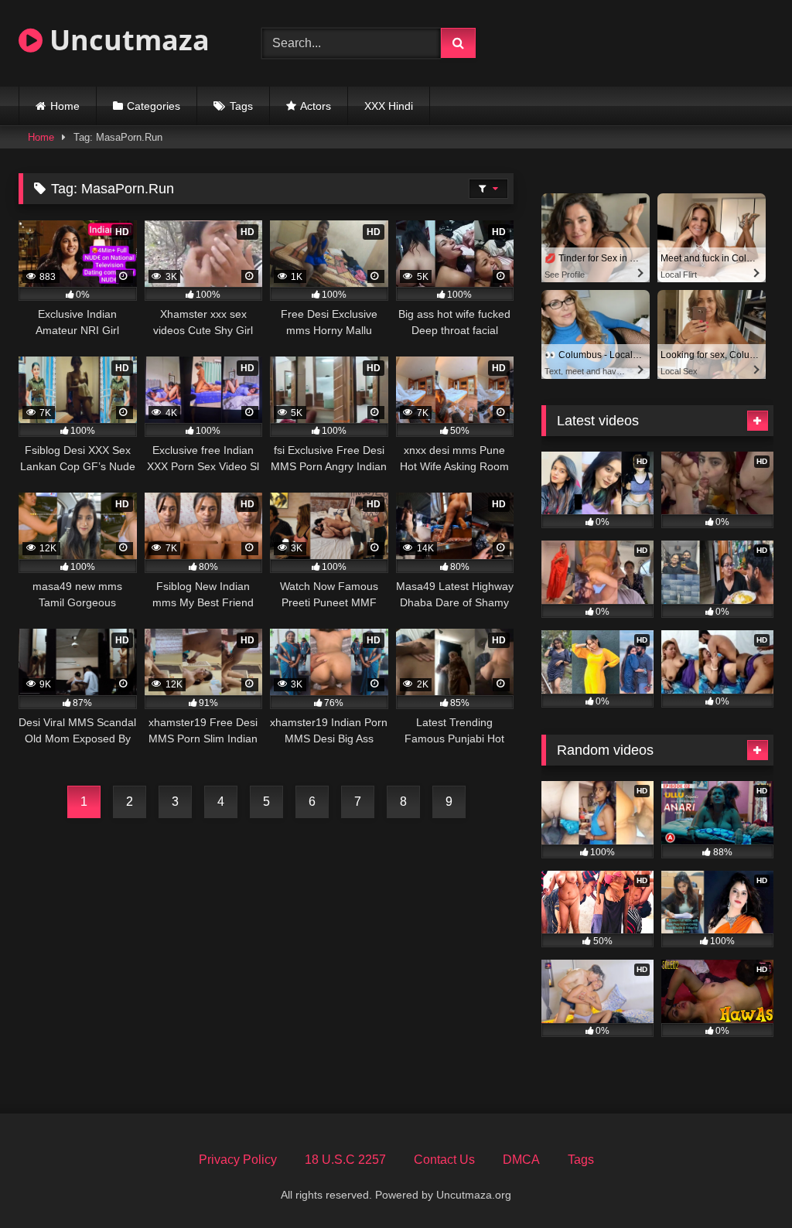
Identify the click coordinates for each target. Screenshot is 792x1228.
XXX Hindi (388, 106)
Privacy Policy (238, 1159)
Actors (315, 106)
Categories (153, 106)
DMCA (521, 1159)
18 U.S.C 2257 (345, 1159)
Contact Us (444, 1159)
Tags (241, 106)
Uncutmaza (126, 40)
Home (65, 106)
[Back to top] (744, 1182)
